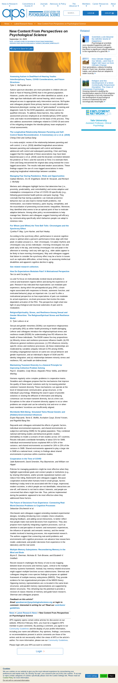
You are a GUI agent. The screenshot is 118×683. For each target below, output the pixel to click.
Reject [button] (111, 676)
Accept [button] (103, 676)
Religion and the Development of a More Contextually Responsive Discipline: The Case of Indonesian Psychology (99, 85)
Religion (46, 43)
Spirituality (54, 43)
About (113, 4)
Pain (42, 41)
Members (86, 4)
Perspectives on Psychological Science (26, 43)
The (73, 5)
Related (85, 30)
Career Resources (100, 4)
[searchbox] (71, 13)
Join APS (108, 13)
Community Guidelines (19, 629)
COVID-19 (23, 41)
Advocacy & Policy (58, 4)
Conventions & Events (28, 5)
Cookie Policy (8, 678)
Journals (44, 4)
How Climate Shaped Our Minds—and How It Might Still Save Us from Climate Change (103, 62)
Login (90, 13)
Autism (16, 41)
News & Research (9, 4)
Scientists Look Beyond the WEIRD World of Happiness (102, 39)
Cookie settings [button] (92, 676)
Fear (38, 41)
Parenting (49, 41)
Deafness (31, 41)
